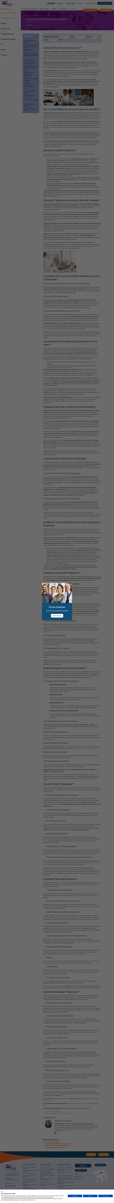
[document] (57, 601)
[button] (71, 585)
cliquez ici (33, 1200)
